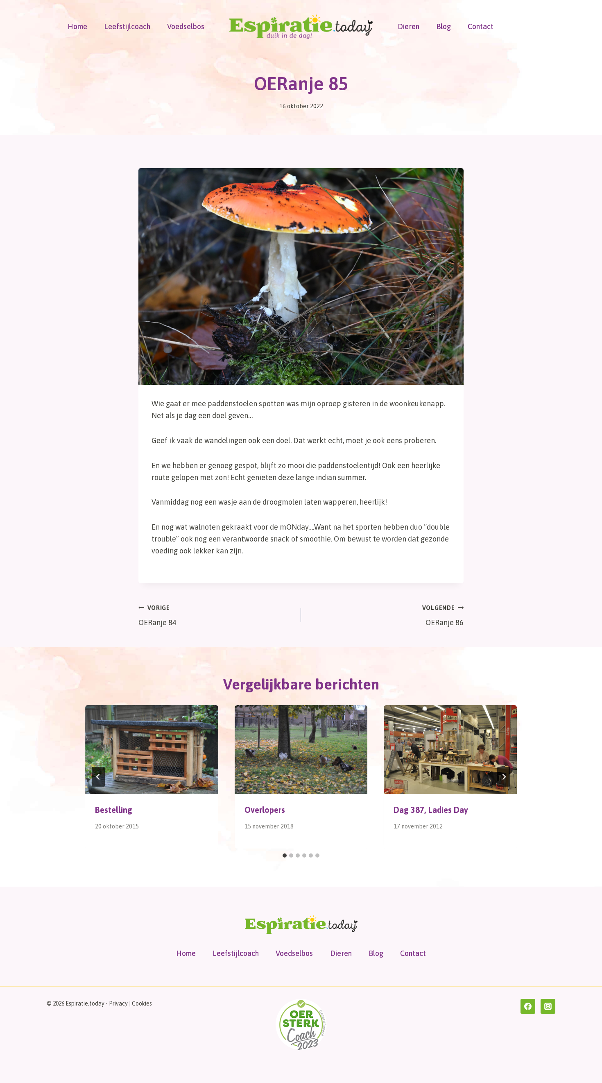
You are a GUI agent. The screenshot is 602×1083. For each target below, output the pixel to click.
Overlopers (264, 810)
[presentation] (151, 749)
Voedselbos (185, 26)
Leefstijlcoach (127, 26)
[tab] (285, 855)
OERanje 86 (443, 616)
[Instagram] (548, 1006)
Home (77, 26)
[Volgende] (503, 777)
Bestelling (113, 810)
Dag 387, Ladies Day (431, 810)
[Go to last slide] (98, 777)
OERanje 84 (157, 616)
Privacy (118, 1003)
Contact (480, 26)
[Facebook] (528, 1006)
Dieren (408, 26)
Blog (443, 26)
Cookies (142, 1003)
